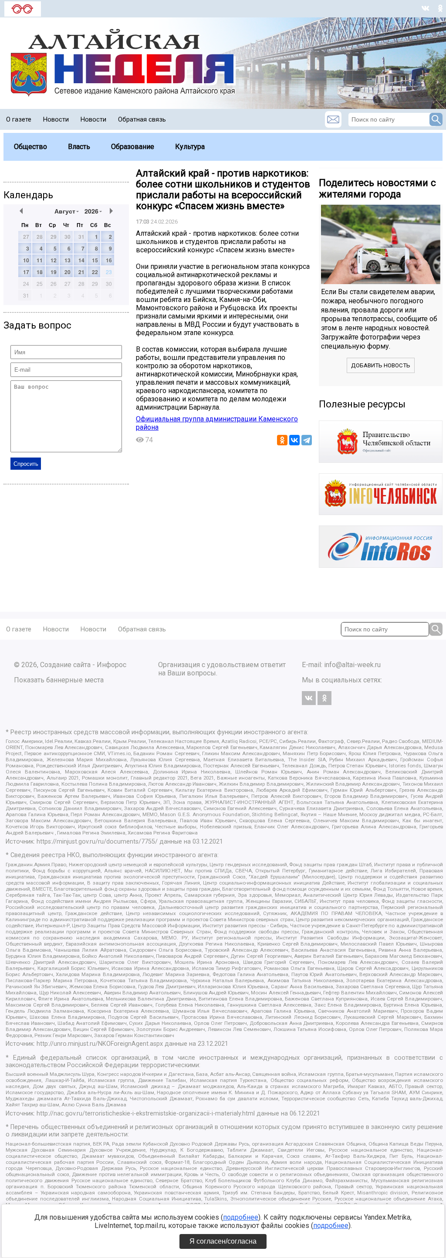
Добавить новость (380, 365)
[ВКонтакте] (294, 440)
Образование (132, 146)
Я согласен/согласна (223, 1241)
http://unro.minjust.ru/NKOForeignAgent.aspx (100, 1044)
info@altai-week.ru (352, 665)
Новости (56, 119)
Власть (79, 146)
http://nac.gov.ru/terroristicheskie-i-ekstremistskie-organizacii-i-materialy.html (146, 1113)
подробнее (240, 1217)
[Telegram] (306, 440)
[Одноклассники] (282, 440)
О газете (18, 119)
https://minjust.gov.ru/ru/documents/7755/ (97, 841)
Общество (30, 146)
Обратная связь (142, 119)
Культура (190, 146)
